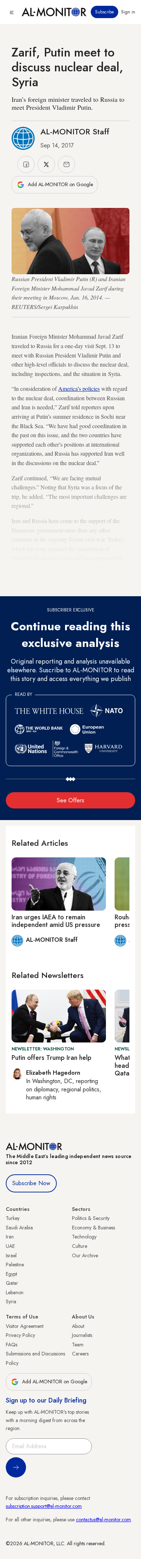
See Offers (70, 800)
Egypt (11, 1274)
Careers (80, 1353)
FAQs (11, 1344)
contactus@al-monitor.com (103, 1519)
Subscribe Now (31, 1183)
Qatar (12, 1283)
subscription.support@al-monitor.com (44, 1506)
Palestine (15, 1264)
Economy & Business (93, 1227)
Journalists (82, 1335)
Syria (11, 1301)
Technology (84, 1236)
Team (78, 1344)
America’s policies (79, 388)
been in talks (96, 567)
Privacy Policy (20, 1335)
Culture (79, 1246)
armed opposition (31, 567)
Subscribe (104, 12)
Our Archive (85, 1255)
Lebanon (15, 1292)
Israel (11, 1255)
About (78, 1326)
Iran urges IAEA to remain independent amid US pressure (56, 921)
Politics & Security (91, 1218)
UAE (10, 1246)
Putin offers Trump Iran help (51, 1057)
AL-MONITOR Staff (74, 131)
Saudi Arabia (19, 1227)
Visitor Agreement (24, 1326)
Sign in (128, 12)
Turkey (13, 1218)
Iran (10, 1236)
